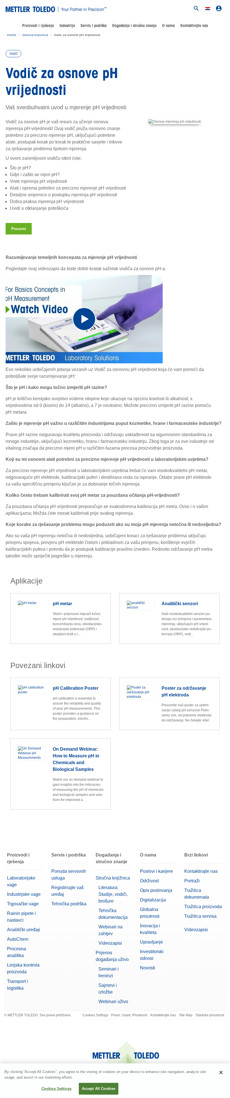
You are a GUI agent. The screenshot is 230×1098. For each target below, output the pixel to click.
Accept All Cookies (98, 1088)
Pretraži (192, 880)
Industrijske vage (24, 894)
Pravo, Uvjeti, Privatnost (129, 1015)
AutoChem (17, 939)
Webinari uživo (113, 1001)
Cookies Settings (95, 1015)
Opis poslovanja (156, 890)
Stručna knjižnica (35, 35)
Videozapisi (110, 943)
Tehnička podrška (68, 903)
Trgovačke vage (23, 903)
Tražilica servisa (200, 916)
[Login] (218, 8)
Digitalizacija (153, 899)
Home (11, 35)
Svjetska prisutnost (210, 1015)
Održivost (149, 880)
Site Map (185, 1015)
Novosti (147, 967)
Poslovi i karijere (156, 871)
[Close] (221, 1072)
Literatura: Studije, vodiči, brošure (113, 894)
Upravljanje (151, 942)
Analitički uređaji (23, 929)
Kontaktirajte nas (194, 25)
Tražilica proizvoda (203, 906)
